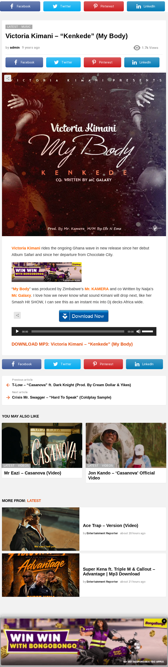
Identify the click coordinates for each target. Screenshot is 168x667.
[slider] (148, 331)
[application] (84, 331)
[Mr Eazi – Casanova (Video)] (42, 445)
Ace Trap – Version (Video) (110, 525)
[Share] (84, 316)
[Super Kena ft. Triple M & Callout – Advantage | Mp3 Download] (40, 575)
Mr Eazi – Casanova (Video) (32, 473)
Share (7, 78)
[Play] (17, 331)
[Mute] (138, 331)
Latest (9, 465)
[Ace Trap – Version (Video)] (40, 529)
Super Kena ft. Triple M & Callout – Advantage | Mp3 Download (119, 572)
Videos (23, 465)
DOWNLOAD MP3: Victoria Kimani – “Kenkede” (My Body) (72, 344)
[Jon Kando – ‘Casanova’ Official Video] (126, 445)
